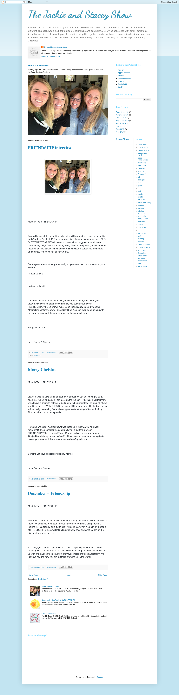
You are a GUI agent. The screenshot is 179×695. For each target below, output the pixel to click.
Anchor (121, 70)
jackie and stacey (144, 203)
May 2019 (120, 132)
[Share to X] (66, 352)
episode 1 (141, 171)
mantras (141, 205)
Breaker (121, 76)
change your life (144, 150)
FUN (139, 183)
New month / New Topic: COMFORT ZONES (58, 600)
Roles (140, 230)
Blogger (100, 677)
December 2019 (122, 112)
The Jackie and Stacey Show (79, 14)
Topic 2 (140, 264)
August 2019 (121, 123)
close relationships (143, 159)
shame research (144, 245)
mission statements (142, 212)
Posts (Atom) (43, 579)
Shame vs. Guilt (144, 247)
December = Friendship (49, 493)
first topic (141, 180)
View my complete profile (50, 56)
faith (139, 177)
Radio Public (123, 84)
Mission (141, 208)
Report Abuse (122, 139)
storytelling (142, 250)
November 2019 (122, 115)
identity (140, 197)
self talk (141, 242)
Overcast (121, 81)
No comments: (51, 352)
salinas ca (142, 233)
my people (142, 216)
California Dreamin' (49, 614)
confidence (142, 166)
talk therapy (142, 256)
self (139, 236)
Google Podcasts (124, 78)
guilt (139, 191)
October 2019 (121, 118)
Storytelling (142, 253)
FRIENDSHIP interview (38, 65)
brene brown (143, 145)
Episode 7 (142, 174)
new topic (141, 222)
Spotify (120, 87)
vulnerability (142, 266)
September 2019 (122, 121)
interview (37, 356)
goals (140, 186)
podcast (141, 225)
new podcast (143, 219)
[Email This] (60, 352)
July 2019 (119, 126)
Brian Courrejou (144, 147)
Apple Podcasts (124, 73)
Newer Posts (33, 575)
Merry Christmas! (44, 369)
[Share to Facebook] (68, 352)
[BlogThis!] (63, 352)
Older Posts (102, 575)
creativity (141, 168)
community (142, 163)
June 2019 (120, 129)
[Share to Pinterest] (71, 352)
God (139, 188)
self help (141, 239)
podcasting (142, 228)
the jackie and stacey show (143, 260)
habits (140, 194)
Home (68, 575)
